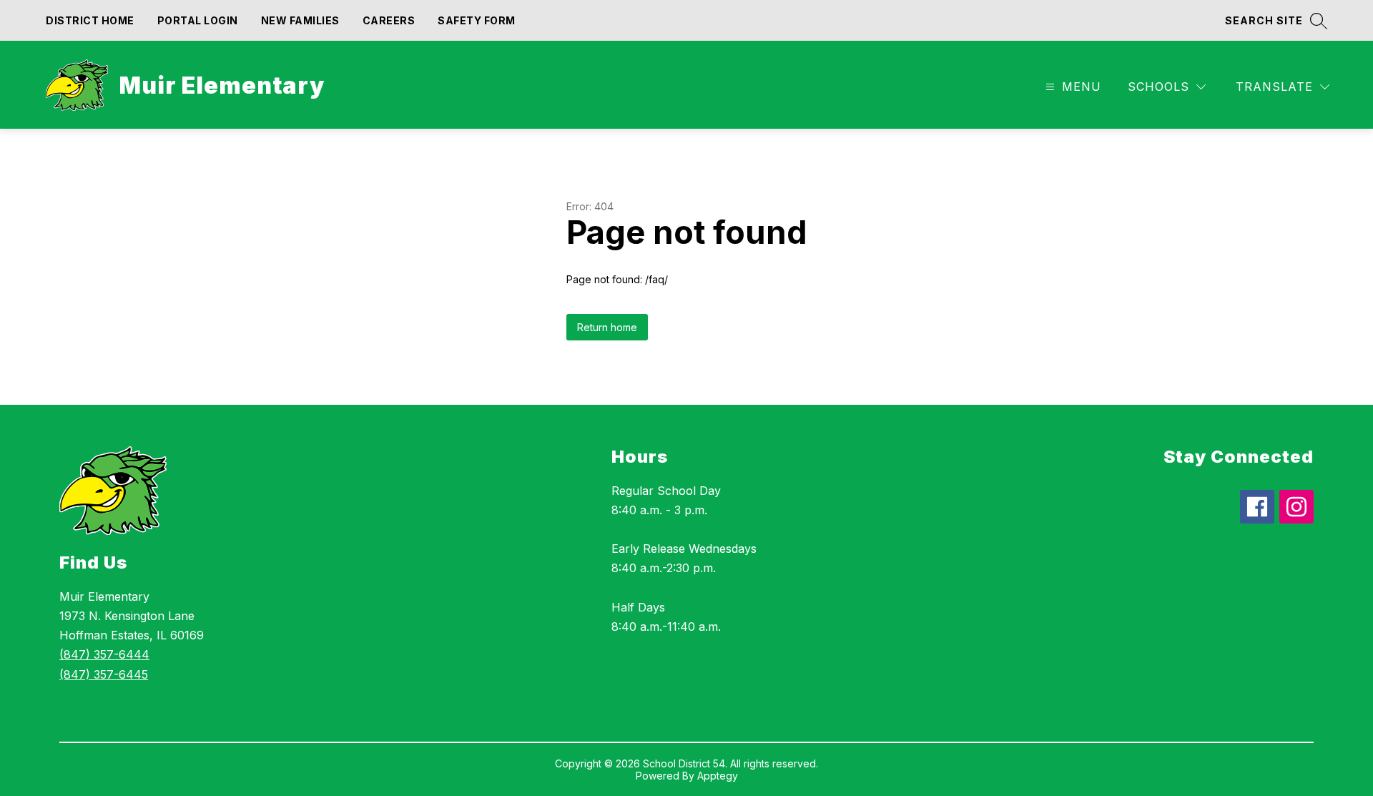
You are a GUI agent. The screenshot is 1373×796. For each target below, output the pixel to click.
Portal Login (197, 20)
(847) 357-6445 (103, 674)
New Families (300, 20)
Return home (607, 327)
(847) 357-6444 (104, 654)
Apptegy (717, 776)
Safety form (477, 20)
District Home (90, 20)
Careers (389, 20)
